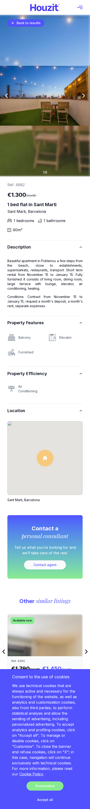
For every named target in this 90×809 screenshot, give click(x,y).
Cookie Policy (31, 774)
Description (19, 247)
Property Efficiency (27, 373)
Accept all (45, 800)
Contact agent (45, 565)
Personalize (45, 786)
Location (16, 410)
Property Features (25, 322)
